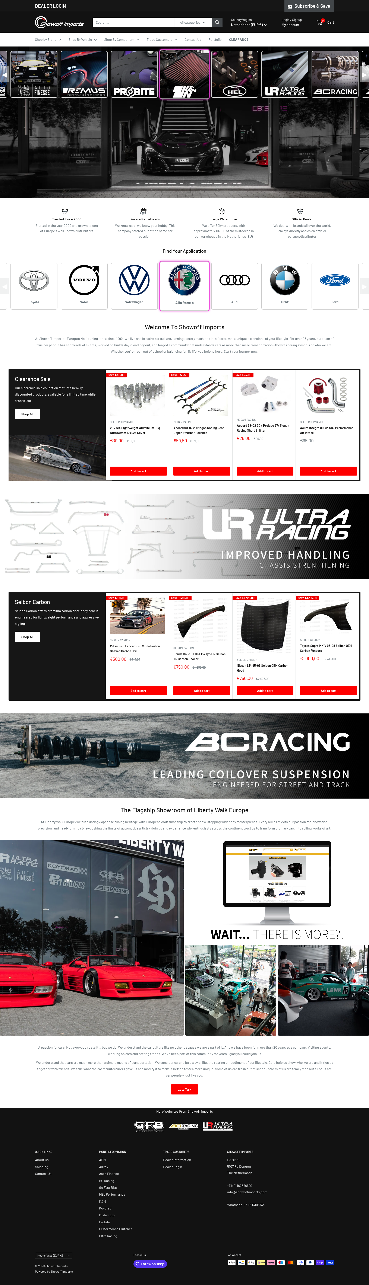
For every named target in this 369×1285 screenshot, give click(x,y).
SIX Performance (122, 422)
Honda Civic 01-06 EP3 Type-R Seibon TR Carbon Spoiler (199, 656)
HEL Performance (112, 1194)
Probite (104, 1222)
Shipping (41, 1167)
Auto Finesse (109, 1173)
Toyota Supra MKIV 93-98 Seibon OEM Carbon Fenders (326, 648)
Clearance (238, 39)
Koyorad (105, 1208)
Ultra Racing (108, 1236)
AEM (102, 1160)
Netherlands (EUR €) (50, 1255)
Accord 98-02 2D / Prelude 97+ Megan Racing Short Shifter (263, 427)
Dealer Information (177, 1160)
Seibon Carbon (120, 640)
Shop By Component (119, 39)
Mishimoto (107, 1215)
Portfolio (215, 39)
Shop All (27, 414)
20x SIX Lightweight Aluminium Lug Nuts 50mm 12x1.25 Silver (135, 430)
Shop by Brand (45, 39)
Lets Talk (184, 1089)
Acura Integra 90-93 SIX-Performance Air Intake (326, 430)
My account (290, 24)
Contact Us (193, 39)
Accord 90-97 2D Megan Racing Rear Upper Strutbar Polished (198, 430)
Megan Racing (182, 422)
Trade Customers (160, 39)
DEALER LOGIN (50, 6)
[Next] (359, 425)
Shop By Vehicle (80, 39)
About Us (42, 1160)
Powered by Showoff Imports (54, 1271)
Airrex (103, 1167)
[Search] (217, 22)
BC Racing (106, 1181)
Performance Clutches (116, 1229)
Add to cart (138, 471)
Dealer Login (172, 1167)
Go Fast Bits (108, 1187)
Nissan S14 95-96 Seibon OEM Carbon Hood (262, 667)
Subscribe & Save (312, 6)
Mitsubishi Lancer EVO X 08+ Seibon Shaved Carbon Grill (135, 648)
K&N (102, 1201)
